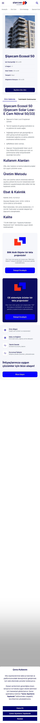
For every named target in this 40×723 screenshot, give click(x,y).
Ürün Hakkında (9, 99)
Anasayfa (4, 9)
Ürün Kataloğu (24, 9)
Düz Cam (13, 9)
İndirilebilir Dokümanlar (27, 99)
